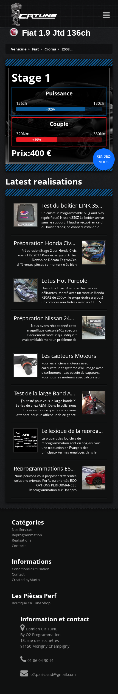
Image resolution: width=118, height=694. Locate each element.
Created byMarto (26, 579)
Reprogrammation (27, 534)
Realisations (21, 540)
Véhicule (19, 49)
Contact (18, 574)
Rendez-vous (104, 159)
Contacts (19, 545)
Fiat (35, 49)
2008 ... (68, 49)
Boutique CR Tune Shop (31, 602)
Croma (50, 49)
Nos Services (22, 529)
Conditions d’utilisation (30, 568)
